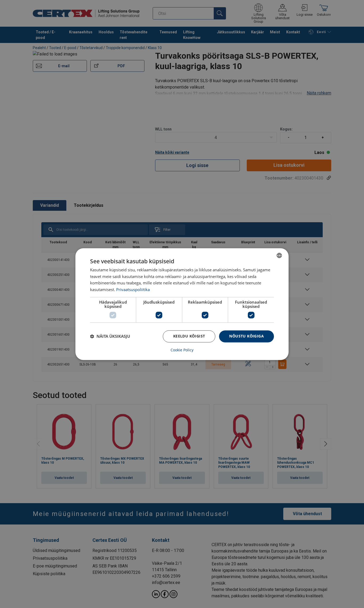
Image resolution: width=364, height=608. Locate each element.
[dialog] (182, 304)
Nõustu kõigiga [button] (246, 336)
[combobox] (279, 255)
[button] (110, 336)
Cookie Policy (182, 350)
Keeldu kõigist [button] (189, 336)
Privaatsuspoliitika (133, 289)
